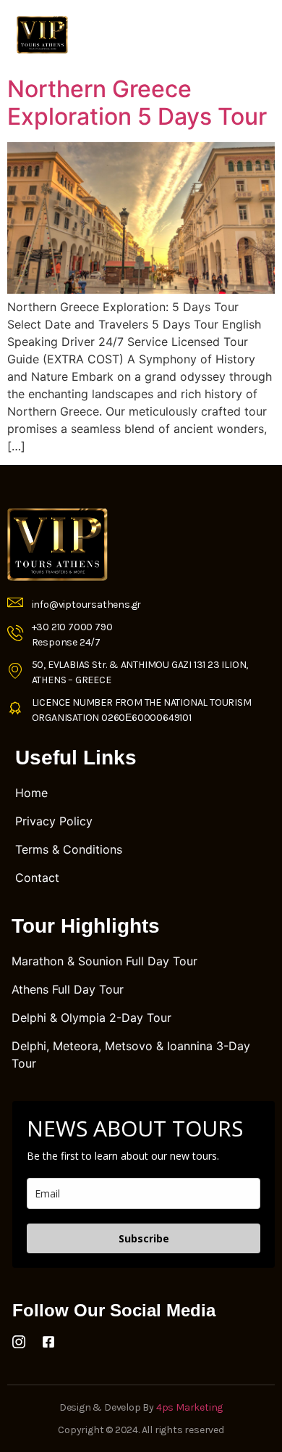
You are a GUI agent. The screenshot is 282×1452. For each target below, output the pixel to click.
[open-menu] (159, 35)
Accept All (141, 1342)
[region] (141, 1319)
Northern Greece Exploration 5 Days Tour (137, 103)
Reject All (141, 1420)
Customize (141, 1381)
